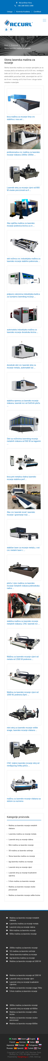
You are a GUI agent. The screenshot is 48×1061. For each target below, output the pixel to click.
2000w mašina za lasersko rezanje (24, 948)
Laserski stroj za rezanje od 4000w (24, 1008)
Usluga (9, 11)
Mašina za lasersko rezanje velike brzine (24, 895)
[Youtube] (6, 29)
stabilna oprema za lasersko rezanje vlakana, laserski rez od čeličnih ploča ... (23, 403)
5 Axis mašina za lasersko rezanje (22, 881)
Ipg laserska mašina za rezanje (21, 862)
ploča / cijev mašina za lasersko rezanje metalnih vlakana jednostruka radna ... (23, 585)
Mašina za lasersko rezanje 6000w (24, 1023)
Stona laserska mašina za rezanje (22, 856)
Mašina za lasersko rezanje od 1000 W (25, 961)
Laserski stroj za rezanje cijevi (20, 867)
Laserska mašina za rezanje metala (22, 834)
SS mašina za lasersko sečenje (21, 851)
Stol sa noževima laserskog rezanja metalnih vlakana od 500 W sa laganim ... (24, 441)
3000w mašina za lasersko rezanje (24, 1005)
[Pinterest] (11, 29)
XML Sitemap (35, 1057)
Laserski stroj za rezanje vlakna (21, 839)
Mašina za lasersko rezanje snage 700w (26, 988)
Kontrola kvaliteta (23, 11)
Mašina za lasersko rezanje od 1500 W (25, 975)
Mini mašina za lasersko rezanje (21, 845)
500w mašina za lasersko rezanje (23, 934)
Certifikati (37, 11)
